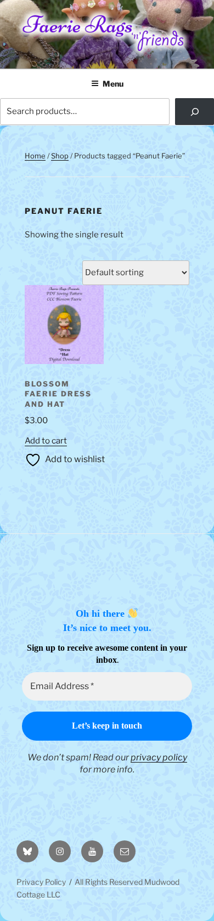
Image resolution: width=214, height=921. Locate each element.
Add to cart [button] (46, 441)
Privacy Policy (41, 881)
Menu (113, 83)
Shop (60, 155)
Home (35, 155)
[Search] (194, 111)
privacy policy (159, 757)
